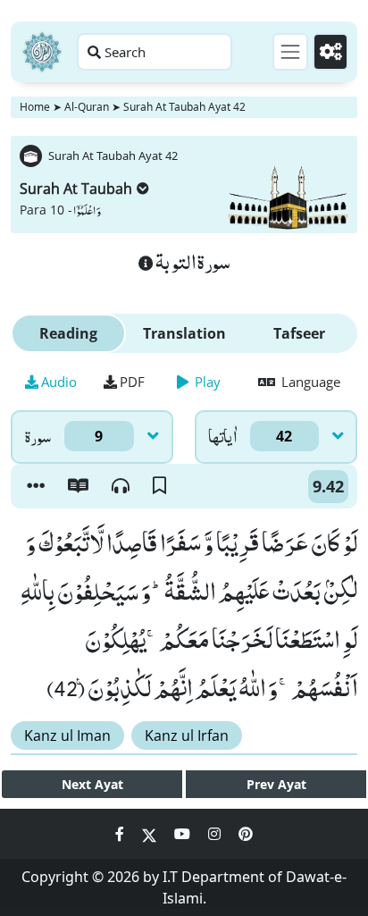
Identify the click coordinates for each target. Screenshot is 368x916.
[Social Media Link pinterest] (245, 834)
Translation (184, 333)
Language (309, 382)
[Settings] (330, 52)
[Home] (42, 52)
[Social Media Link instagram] (216, 834)
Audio (59, 382)
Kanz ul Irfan (187, 735)
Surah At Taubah (76, 188)
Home (35, 106)
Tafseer (299, 333)
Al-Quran (86, 106)
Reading (68, 333)
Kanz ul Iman (67, 735)
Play (206, 382)
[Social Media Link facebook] (121, 834)
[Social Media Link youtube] (184, 834)
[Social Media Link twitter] (151, 834)
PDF (132, 382)
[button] (35, 486)
